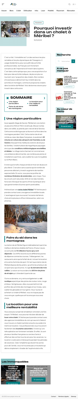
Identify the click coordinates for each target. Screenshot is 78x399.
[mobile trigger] (3, 4)
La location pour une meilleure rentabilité (36, 103)
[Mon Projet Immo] (13, 4)
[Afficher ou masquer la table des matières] (38, 98)
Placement (38, 22)
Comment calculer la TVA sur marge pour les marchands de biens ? (70, 95)
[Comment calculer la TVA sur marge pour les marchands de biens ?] (59, 97)
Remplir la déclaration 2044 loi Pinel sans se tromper (66, 119)
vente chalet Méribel (25, 189)
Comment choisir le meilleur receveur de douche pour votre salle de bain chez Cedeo (13, 371)
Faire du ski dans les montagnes (16, 107)
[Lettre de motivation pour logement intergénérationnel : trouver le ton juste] (59, 81)
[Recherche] (69, 4)
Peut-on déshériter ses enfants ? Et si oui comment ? (38, 371)
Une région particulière (14, 102)
